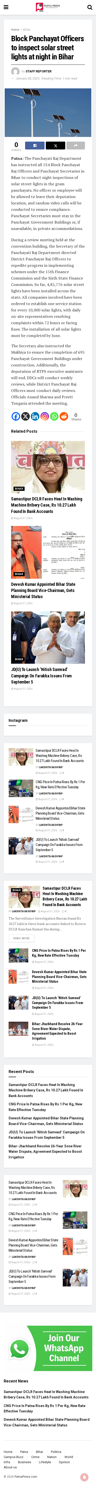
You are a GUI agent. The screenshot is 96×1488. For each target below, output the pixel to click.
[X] (25, 416)
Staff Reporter (38, 71)
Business (24, 1462)
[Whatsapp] (54, 416)
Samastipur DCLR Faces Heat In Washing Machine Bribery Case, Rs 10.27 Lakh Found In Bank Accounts (46, 505)
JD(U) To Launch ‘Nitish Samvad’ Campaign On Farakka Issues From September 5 (41, 675)
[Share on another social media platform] (75, 145)
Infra (7, 1462)
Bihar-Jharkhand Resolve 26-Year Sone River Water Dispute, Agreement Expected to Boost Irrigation (45, 1151)
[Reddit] (64, 416)
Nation (52, 1457)
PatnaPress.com (26, 1476)
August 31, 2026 (22, 518)
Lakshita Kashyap (51, 767)
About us (10, 1467)
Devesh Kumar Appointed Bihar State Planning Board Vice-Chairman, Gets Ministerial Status (43, 590)
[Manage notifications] (84, 1477)
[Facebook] (16, 416)
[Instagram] (44, 416)
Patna (24, 1452)
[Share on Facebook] (35, 145)
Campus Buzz (13, 1457)
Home (15, 29)
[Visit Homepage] (47, 7)
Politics (56, 1452)
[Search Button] (89, 7)
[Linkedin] (35, 416)
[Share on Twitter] (55, 145)
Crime (35, 1457)
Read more (23, 937)
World (68, 1457)
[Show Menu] (6, 7)
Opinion (64, 1462)
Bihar (26, 29)
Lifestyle (45, 1462)
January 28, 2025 (27, 78)
